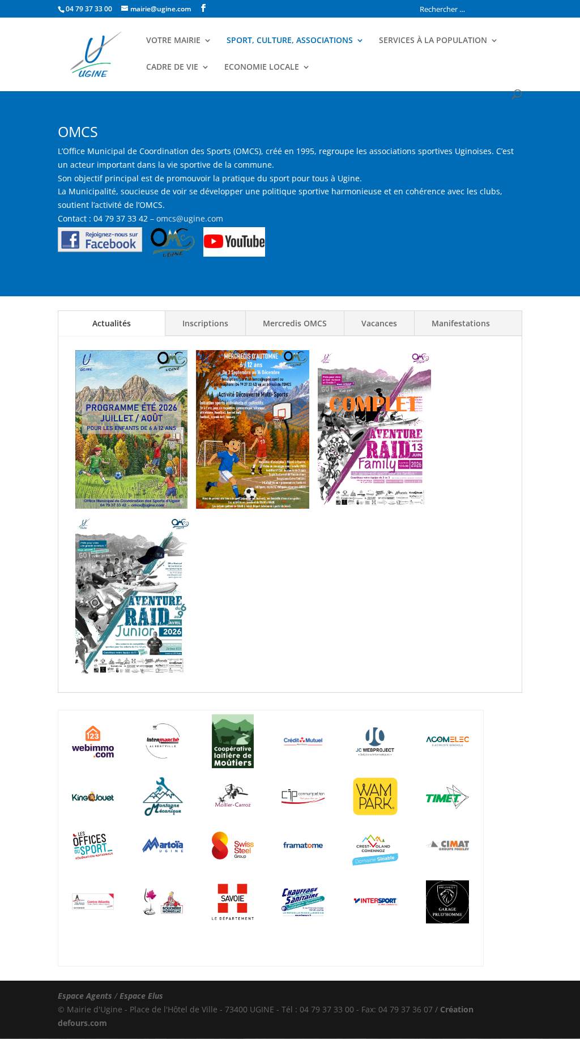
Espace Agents (85, 995)
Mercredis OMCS (295, 323)
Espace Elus (141, 995)
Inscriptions (205, 323)
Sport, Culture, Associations (290, 40)
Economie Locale (261, 67)
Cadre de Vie (172, 67)
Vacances (379, 323)
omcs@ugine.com (189, 218)
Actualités (111, 323)
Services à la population (433, 40)
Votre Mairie (173, 40)
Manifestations (461, 323)
